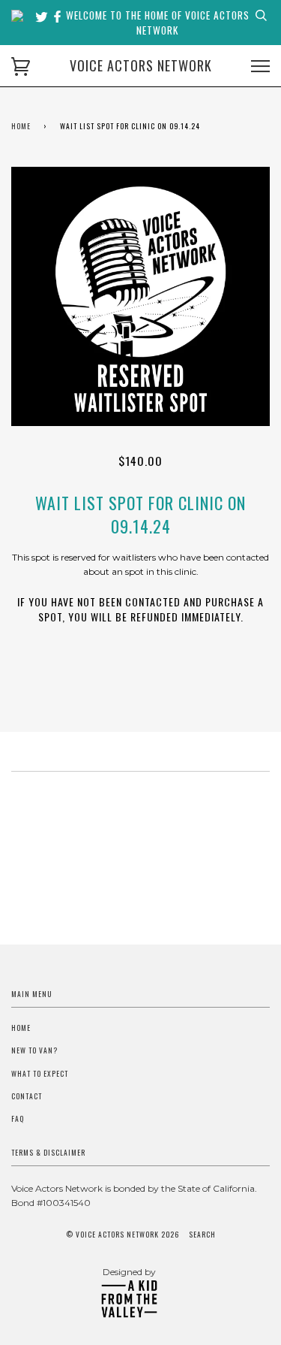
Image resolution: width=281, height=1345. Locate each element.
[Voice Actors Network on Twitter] (43, 17)
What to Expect (39, 1073)
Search (202, 1234)
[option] (140, 296)
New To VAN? (34, 1050)
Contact (26, 1096)
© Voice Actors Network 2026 (122, 1234)
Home (21, 126)
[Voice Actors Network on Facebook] (57, 17)
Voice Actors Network (141, 65)
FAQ (17, 1119)
